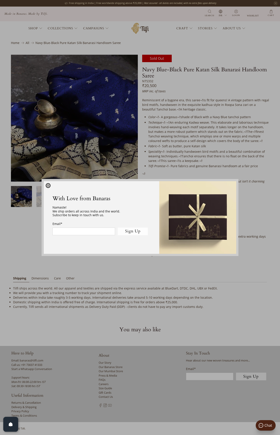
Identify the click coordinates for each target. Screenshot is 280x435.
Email (57, 224)
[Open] (10, 424)
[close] (48, 185)
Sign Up (133, 231)
